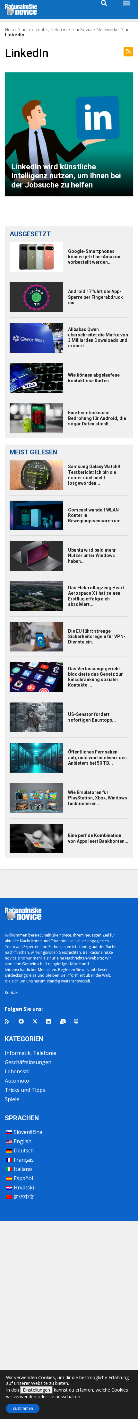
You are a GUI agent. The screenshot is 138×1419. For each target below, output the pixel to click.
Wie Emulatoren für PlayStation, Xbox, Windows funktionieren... (97, 798)
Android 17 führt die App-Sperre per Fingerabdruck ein (95, 297)
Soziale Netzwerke (99, 29)
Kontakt (12, 992)
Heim (10, 29)
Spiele (12, 1099)
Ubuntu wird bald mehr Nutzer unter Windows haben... (92, 555)
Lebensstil (17, 1071)
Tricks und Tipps (25, 1089)
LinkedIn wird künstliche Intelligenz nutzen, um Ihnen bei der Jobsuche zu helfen (66, 176)
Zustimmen (23, 1408)
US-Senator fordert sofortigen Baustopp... (92, 717)
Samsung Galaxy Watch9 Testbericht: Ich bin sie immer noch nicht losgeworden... (94, 475)
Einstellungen (36, 1390)
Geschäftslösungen (28, 1062)
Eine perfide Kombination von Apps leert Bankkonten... (98, 838)
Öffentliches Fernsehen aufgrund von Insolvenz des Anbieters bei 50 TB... (97, 757)
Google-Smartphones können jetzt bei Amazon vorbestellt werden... (94, 257)
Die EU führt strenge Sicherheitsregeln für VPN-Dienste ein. (96, 636)
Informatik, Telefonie (48, 29)
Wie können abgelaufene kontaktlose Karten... (94, 377)
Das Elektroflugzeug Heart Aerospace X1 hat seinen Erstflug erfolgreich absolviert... (96, 596)
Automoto (17, 1080)
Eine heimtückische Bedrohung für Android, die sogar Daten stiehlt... (97, 418)
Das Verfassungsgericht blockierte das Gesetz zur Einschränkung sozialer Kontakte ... (95, 677)
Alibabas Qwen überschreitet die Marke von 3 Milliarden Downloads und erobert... (98, 338)
